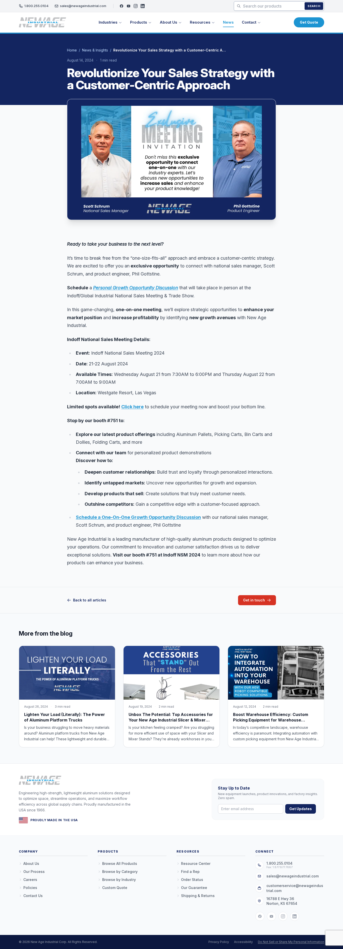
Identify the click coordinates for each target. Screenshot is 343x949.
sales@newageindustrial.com (83, 6)
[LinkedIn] (143, 6)
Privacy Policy (218, 942)
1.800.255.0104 (36, 6)
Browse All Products (119, 863)
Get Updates (300, 809)
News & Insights (95, 50)
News (228, 22)
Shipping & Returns (198, 896)
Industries (108, 22)
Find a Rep (190, 871)
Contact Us (33, 896)
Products (138, 22)
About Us (168, 22)
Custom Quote (114, 887)
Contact (249, 22)
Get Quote (309, 22)
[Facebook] (122, 6)
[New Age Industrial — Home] (42, 22)
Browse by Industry (119, 879)
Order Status (192, 879)
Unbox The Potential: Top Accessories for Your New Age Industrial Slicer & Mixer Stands (171, 720)
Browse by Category (120, 871)
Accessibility (243, 942)
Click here (132, 406)
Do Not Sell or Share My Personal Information (291, 942)
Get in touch (254, 600)
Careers (30, 879)
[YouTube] (129, 6)
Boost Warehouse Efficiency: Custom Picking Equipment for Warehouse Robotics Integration (270, 720)
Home (72, 50)
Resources (200, 22)
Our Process (34, 871)
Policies (30, 887)
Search (314, 6)
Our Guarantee (194, 887)
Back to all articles (89, 600)
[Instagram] (136, 6)
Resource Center (195, 863)
